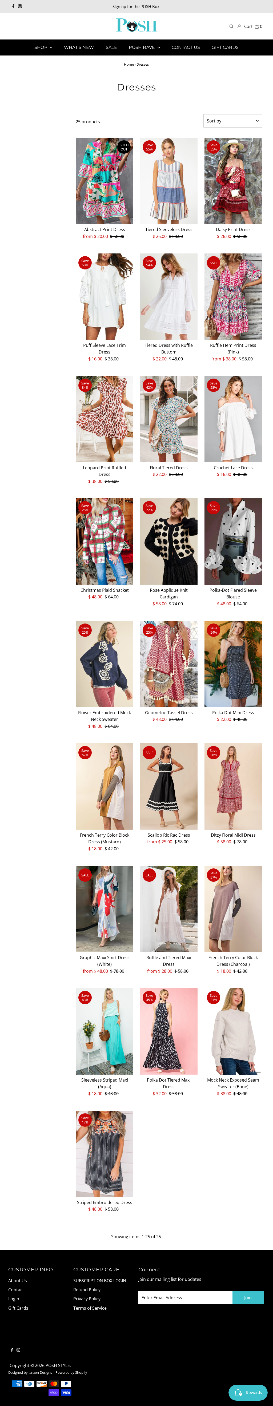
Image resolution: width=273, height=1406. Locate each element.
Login (13, 1299)
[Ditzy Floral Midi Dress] (233, 786)
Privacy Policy (87, 1299)
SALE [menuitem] (111, 47)
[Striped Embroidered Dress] (104, 1154)
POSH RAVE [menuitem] (142, 47)
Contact (16, 1290)
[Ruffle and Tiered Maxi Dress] (169, 909)
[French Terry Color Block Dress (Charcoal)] (233, 909)
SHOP (41, 47)
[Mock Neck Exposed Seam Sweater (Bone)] (233, 1031)
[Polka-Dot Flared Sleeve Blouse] (233, 541)
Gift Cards (18, 1308)
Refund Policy (87, 1290)
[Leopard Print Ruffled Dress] (104, 419)
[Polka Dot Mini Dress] (233, 664)
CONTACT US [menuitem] (186, 47)
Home (129, 64)
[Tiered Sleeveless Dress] (169, 181)
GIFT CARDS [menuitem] (225, 47)
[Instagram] (20, 6)
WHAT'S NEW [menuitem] (79, 47)
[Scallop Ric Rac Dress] (169, 786)
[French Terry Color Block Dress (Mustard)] (104, 786)
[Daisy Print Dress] (233, 181)
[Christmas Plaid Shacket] (104, 541)
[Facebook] (13, 6)
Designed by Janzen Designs (30, 1372)
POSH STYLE (58, 1365)
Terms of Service (90, 1308)
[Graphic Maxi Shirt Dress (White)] (104, 909)
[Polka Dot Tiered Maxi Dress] (169, 1031)
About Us (17, 1281)
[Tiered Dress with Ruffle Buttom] (169, 296)
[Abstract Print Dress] (104, 181)
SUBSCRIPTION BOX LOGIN (99, 1281)
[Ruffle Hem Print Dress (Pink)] (233, 296)
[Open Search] (231, 26)
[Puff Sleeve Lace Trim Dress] (104, 296)
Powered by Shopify (71, 1372)
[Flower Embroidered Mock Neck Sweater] (104, 664)
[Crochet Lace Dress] (233, 419)
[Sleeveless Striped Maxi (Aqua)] (104, 1031)
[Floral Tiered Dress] (169, 419)
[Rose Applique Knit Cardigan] (169, 541)
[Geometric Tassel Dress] (169, 664)
